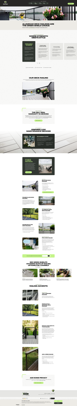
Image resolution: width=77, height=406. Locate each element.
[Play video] (38, 91)
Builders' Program (44, 394)
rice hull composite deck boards (47, 117)
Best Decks (31, 3)
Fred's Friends (53, 394)
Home (23, 21)
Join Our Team (53, 393)
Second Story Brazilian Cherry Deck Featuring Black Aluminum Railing (64, 274)
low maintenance (45, 183)
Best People (44, 3)
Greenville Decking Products (49, 394)
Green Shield (27, 115)
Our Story (45, 393)
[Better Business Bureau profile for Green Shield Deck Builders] (52, 398)
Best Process (40, 3)
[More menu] (47, 3)
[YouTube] (40, 398)
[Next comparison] (39, 63)
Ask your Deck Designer (26, 203)
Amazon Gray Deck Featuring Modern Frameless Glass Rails (30, 274)
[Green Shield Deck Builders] (5, 3)
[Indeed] (47, 398)
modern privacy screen (42, 380)
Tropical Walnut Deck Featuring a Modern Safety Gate (47, 274)
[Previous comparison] (37, 63)
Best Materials (36, 3)
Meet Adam (48, 393)
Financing (42, 394)
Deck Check (39, 394)
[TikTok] (46, 398)
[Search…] (29, 3)
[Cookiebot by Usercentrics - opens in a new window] (17, 404)
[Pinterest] (45, 398)
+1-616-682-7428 (44, 1)
